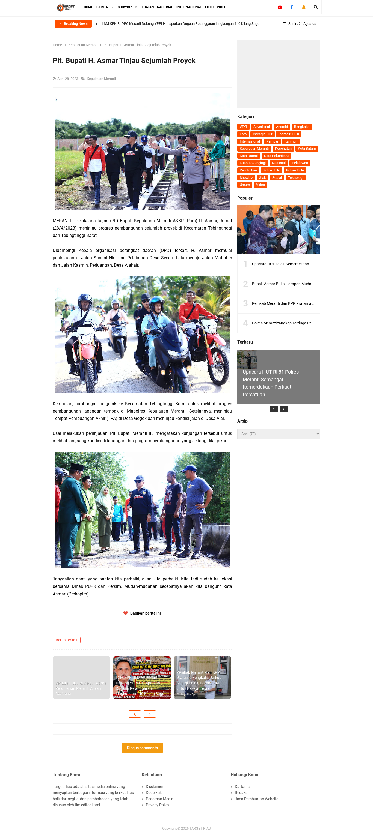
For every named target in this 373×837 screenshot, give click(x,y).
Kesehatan (283, 148)
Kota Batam (307, 148)
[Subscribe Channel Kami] (280, 7)
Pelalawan (300, 163)
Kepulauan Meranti (102, 79)
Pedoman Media (159, 799)
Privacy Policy (157, 805)
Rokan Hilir (271, 170)
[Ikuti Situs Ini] (304, 7)
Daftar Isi (242, 786)
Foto (243, 134)
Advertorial (261, 127)
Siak (262, 178)
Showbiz (246, 178)
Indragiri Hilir (262, 134)
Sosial (277, 178)
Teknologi (295, 178)
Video (260, 185)
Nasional (279, 163)
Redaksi (241, 792)
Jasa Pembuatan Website (256, 799)
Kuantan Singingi (253, 163)
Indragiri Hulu (289, 134)
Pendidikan (248, 170)
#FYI (243, 127)
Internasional (250, 141)
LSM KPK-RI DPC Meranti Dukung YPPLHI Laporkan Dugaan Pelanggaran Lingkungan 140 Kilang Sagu (180, 24)
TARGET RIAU (200, 828)
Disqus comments (142, 748)
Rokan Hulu (295, 170)
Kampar (272, 141)
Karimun (291, 141)
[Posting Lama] (150, 714)
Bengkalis (301, 127)
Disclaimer (154, 786)
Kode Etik (154, 792)
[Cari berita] (316, 7)
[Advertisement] (278, 74)
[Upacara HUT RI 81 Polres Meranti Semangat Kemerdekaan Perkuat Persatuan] (247, 359)
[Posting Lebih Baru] (135, 714)
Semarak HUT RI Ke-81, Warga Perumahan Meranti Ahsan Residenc (80, 688)
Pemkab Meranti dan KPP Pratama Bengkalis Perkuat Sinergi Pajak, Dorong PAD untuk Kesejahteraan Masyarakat (199, 683)
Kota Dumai (249, 156)
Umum (245, 185)
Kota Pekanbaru (276, 156)
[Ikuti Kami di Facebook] (292, 7)
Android (282, 127)
